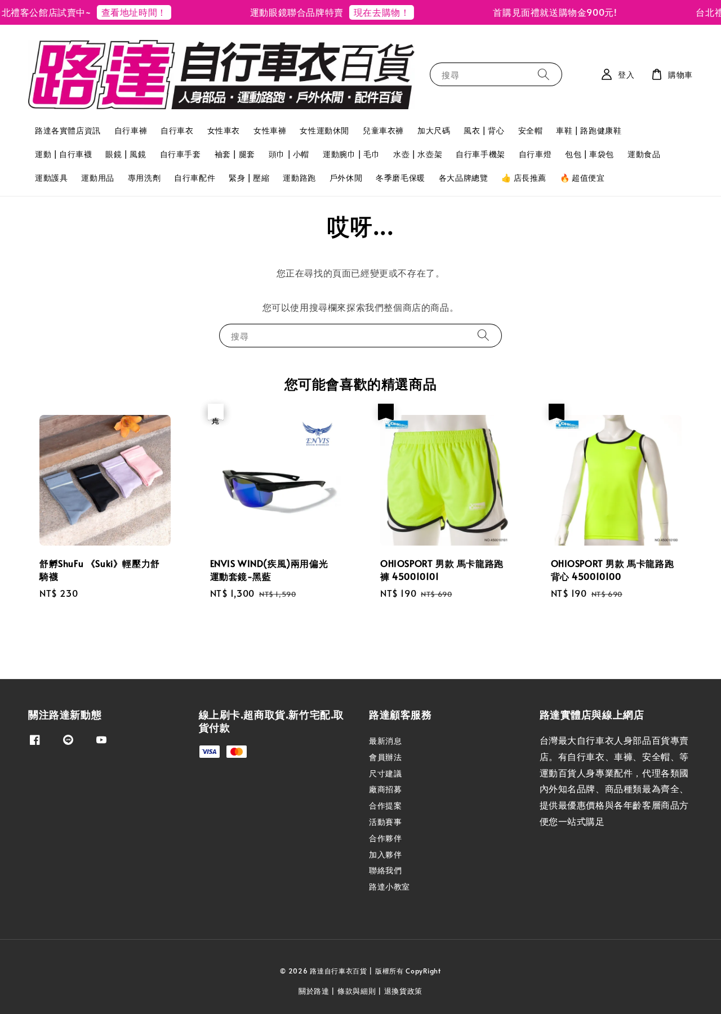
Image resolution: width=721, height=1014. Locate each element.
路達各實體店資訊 (68, 130)
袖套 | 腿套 (235, 154)
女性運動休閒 (324, 130)
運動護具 (51, 177)
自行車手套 (180, 154)
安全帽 (530, 130)
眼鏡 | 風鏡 (125, 154)
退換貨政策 (403, 991)
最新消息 (385, 741)
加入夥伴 (385, 854)
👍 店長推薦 (523, 177)
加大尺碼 (433, 130)
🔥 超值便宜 (582, 177)
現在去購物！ (370, 12)
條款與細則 (356, 991)
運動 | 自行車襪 (63, 154)
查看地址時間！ (122, 12)
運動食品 (643, 154)
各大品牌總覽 (463, 177)
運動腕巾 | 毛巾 (351, 154)
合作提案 (385, 805)
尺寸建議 (385, 773)
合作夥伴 (385, 838)
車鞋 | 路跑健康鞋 (588, 130)
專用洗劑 (144, 177)
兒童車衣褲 (383, 130)
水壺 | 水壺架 (417, 154)
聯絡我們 (385, 870)
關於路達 (314, 991)
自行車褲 (130, 130)
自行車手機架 (480, 154)
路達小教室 (389, 886)
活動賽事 (385, 821)
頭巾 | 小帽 (289, 154)
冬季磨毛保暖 (400, 177)
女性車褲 (269, 130)
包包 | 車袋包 (589, 154)
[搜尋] (544, 74)
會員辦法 (385, 757)
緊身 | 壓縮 (249, 177)
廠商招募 (385, 789)
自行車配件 (194, 177)
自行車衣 (177, 130)
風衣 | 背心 (484, 130)
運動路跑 (299, 177)
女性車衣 (223, 130)
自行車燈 (535, 154)
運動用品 (97, 177)
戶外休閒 (346, 177)
